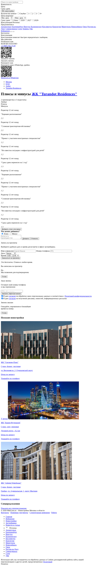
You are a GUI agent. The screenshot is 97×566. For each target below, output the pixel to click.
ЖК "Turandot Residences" (54, 94)
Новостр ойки (11, 521)
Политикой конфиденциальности (78, 296)
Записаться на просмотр (11, 258)
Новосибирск (76, 27)
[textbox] (12, 2)
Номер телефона (43, 251)
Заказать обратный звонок (11, 294)
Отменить (34, 239)
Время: (4, 256)
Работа (54, 513)
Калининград (36, 27)
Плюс (6, 234)
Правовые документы (19, 513)
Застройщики (11, 523)
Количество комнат (9, 14)
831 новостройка (8, 11)
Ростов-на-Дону (12, 549)
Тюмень (25, 29)
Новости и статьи (13, 525)
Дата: (3, 253)
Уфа (31, 29)
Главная (9, 517)
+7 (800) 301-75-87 (8, 46)
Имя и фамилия (7, 251)
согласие (12, 296)
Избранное (5, 31)
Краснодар (56, 27)
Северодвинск (11, 29)
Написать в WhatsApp (10, 78)
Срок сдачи (5, 20)
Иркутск (27, 27)
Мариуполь (66, 27)
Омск (85, 27)
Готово (4, 276)
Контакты (5, 513)
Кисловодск (47, 27)
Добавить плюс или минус (11, 229)
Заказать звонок (7, 61)
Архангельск (6, 27)
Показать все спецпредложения (13, 508)
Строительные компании (40, 513)
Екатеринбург (17, 27)
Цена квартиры (7, 16)
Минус (14, 234)
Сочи (20, 29)
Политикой (47, 562)
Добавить (26, 239)
